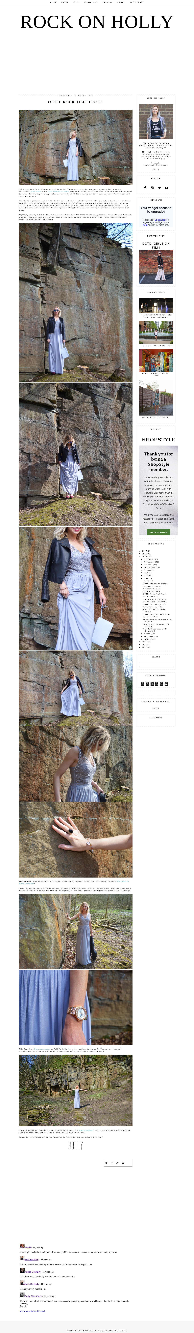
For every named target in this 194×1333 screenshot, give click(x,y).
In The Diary (137, 2)
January (148, 639)
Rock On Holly (97, 21)
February (148, 636)
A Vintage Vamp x (152, 589)
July (146, 573)
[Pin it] (123, 1163)
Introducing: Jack (151, 591)
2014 (144, 642)
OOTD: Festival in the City (156, 345)
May (146, 578)
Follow (156, 169)
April (146, 581)
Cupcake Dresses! (152, 586)
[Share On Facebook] (112, 1163)
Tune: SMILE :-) (150, 596)
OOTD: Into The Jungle (156, 417)
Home (53, 2)
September (149, 567)
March (147, 634)
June (146, 575)
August (147, 570)
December (149, 559)
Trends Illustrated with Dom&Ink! (155, 630)
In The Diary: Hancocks (154, 602)
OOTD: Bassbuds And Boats (156, 614)
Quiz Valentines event (58, 191)
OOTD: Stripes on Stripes (156, 584)
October (148, 565)
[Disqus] (76, 1204)
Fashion (107, 2)
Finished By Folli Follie (154, 599)
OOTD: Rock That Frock (155, 594)
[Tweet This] (106, 1163)
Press (76, 2)
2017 (144, 551)
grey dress (36, 191)
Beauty (121, 2)
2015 (144, 556)
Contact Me (91, 2)
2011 (144, 647)
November (149, 562)
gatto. (124, 1331)
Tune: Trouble (150, 617)
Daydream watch (42, 1049)
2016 (144, 554)
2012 (144, 644)
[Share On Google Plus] (117, 1163)
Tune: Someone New (153, 607)
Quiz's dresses (86, 1130)
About (64, 2)
